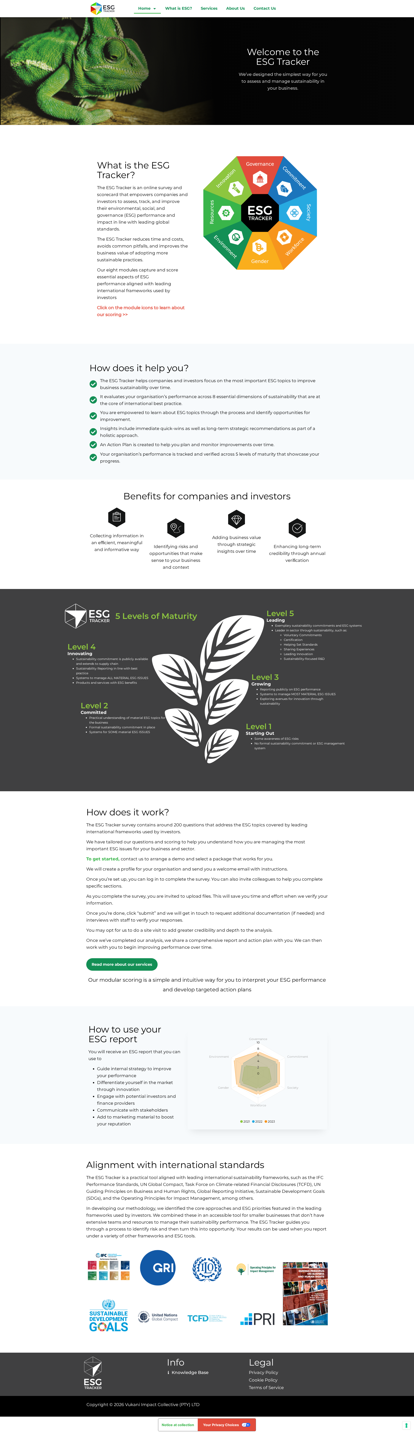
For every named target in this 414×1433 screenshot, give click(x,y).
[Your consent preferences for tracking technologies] (406, 1425)
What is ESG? (178, 8)
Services (209, 8)
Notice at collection (178, 1425)
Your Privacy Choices (221, 1425)
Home (144, 8)
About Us (235, 8)
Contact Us (265, 8)
